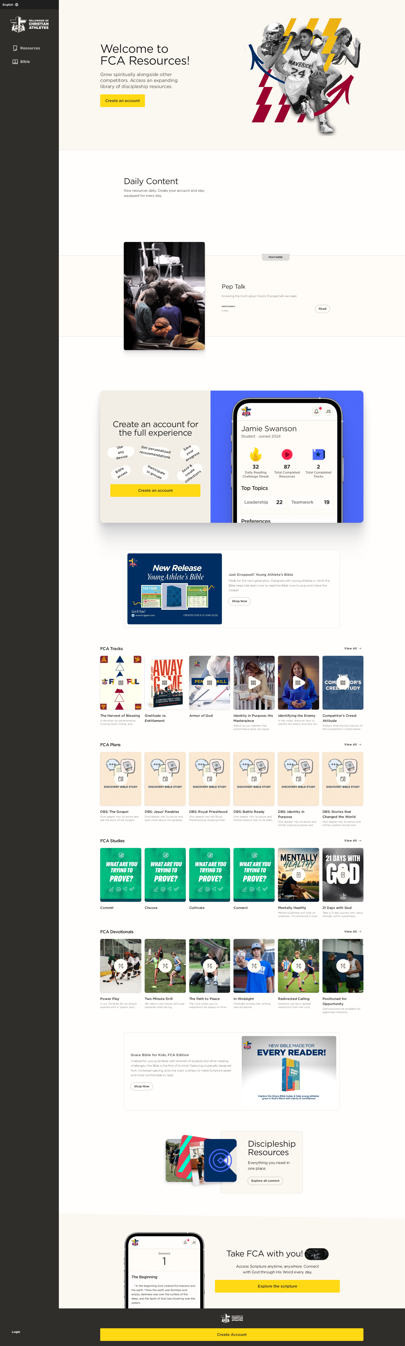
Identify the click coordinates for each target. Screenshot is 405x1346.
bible (20, 61)
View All (350, 648)
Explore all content (265, 1181)
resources (23, 48)
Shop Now (239, 601)
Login (16, 1332)
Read (322, 309)
